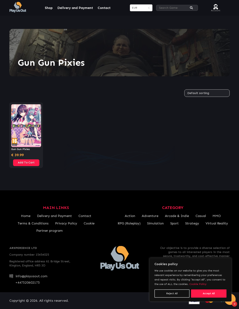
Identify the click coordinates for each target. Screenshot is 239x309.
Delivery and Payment (75, 8)
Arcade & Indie (177, 216)
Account (215, 10)
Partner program (49, 231)
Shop (49, 8)
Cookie (89, 223)
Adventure (150, 216)
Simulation (155, 223)
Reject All (172, 293)
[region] (190, 280)
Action (130, 216)
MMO (216, 216)
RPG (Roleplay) (129, 223)
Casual (200, 216)
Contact (104, 8)
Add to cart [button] (26, 162)
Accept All (209, 293)
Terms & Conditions (33, 223)
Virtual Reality (217, 223)
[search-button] (191, 8)
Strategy (192, 223)
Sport (174, 223)
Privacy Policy (66, 223)
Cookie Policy (198, 284)
